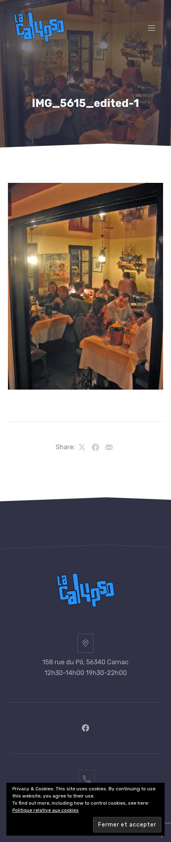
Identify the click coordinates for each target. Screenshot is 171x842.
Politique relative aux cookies (45, 810)
